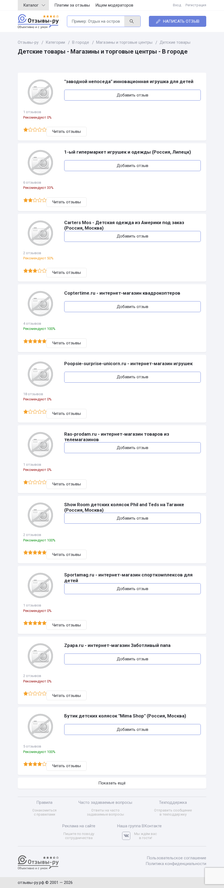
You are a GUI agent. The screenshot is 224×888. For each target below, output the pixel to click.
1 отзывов (32, 112)
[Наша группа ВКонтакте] (128, 836)
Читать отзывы (66, 131)
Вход (177, 5)
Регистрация (195, 5)
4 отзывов (32, 323)
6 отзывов (32, 182)
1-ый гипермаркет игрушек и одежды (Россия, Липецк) (127, 152)
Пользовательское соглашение (176, 857)
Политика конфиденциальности (176, 863)
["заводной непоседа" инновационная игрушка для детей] (41, 92)
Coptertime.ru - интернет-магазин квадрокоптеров (122, 293)
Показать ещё (112, 783)
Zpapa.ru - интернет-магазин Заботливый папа (117, 645)
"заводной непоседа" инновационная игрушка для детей (128, 81)
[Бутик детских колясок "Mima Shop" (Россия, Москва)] (41, 726)
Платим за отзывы (72, 5)
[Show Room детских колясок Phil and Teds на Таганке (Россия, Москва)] (41, 515)
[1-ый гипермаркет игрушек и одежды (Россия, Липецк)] (41, 163)
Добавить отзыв (132, 95)
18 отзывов (33, 394)
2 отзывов (32, 253)
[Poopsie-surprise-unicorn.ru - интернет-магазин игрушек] (41, 374)
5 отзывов (32, 746)
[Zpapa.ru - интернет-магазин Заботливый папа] (41, 656)
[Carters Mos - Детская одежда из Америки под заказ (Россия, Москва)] (41, 233)
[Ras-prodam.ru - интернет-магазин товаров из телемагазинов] (41, 445)
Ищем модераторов (114, 5)
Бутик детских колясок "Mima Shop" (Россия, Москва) (125, 716)
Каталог (31, 5)
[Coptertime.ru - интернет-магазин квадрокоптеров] (41, 304)
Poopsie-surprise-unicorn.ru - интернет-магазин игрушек (128, 363)
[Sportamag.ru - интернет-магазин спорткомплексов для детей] (41, 585)
